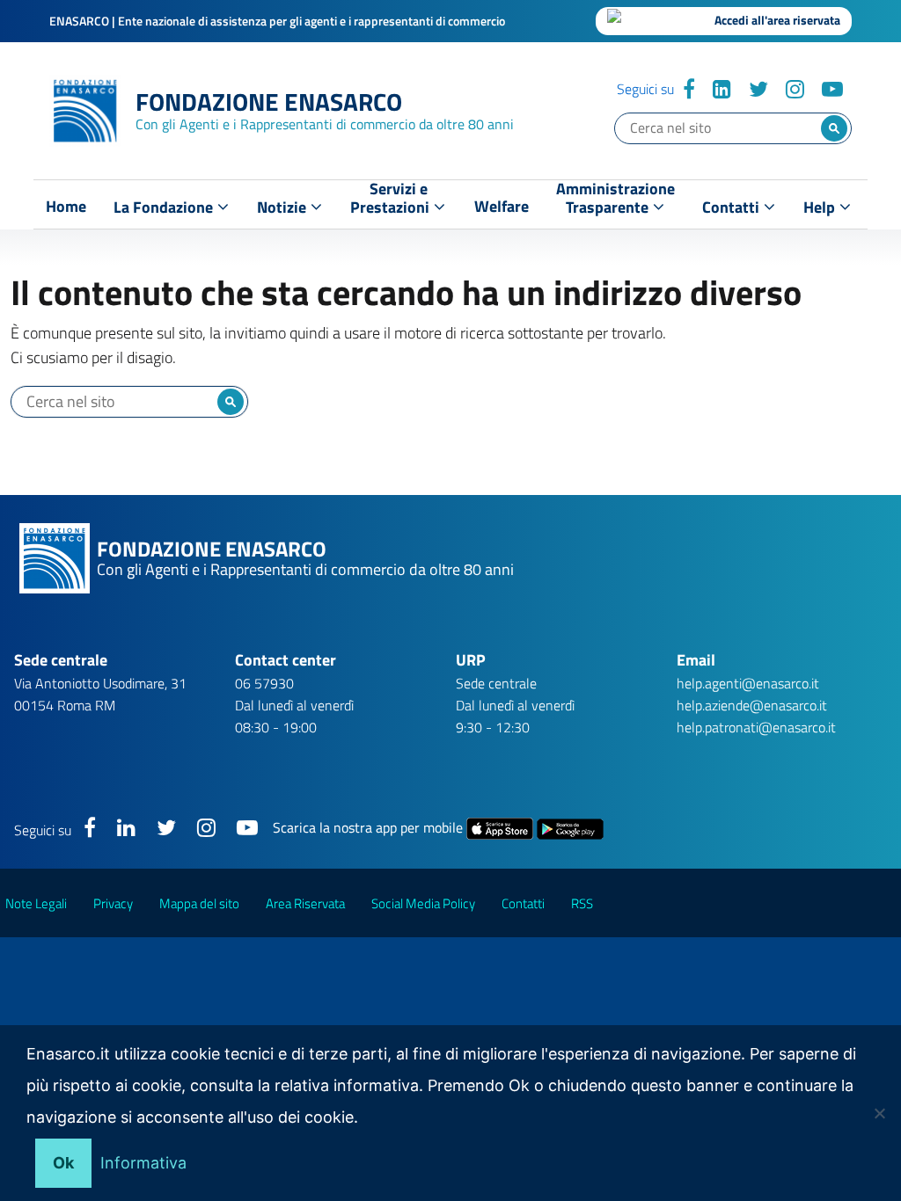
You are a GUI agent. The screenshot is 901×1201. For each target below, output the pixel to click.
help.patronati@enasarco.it (756, 727)
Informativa (143, 1163)
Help (821, 207)
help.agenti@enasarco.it (748, 683)
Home (66, 206)
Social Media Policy (423, 903)
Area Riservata (305, 903)
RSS (582, 903)
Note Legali (36, 903)
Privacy (113, 903)
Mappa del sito (199, 903)
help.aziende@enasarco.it (752, 705)
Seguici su (645, 88)
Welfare (501, 206)
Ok (63, 1163)
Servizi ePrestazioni (391, 202)
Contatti (732, 207)
